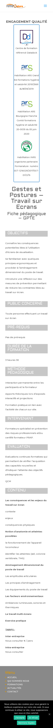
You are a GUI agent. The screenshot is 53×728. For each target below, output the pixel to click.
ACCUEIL (12, 677)
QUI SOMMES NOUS (18, 681)
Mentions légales (26, 723)
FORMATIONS (15, 684)
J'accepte (19, 717)
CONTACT (12, 691)
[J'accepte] (49, 714)
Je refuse (33, 717)
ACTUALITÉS (14, 688)
